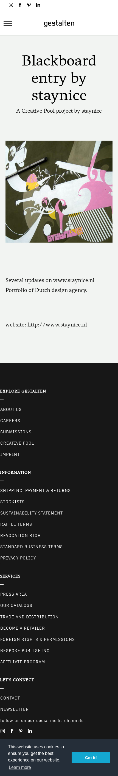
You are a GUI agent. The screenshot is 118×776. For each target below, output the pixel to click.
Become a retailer (22, 628)
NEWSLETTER (14, 709)
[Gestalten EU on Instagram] (11, 5)
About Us (11, 409)
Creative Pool (17, 443)
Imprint (10, 454)
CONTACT (10, 698)
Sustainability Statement (31, 513)
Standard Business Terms (31, 546)
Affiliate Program (22, 662)
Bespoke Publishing (25, 650)
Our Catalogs (16, 605)
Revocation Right (21, 535)
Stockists (12, 501)
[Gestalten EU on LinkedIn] (38, 5)
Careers (10, 420)
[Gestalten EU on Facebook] (20, 5)
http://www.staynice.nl (57, 325)
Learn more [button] (20, 767)
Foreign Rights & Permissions (37, 639)
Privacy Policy (18, 558)
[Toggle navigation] (7, 23)
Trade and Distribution (29, 617)
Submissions (16, 432)
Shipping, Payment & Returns (35, 490)
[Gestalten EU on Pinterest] (29, 5)
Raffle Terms (16, 524)
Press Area (13, 594)
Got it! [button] (91, 757)
